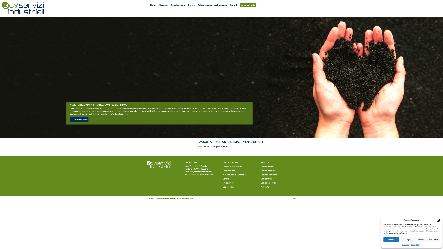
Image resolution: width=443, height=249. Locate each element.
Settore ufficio (266, 179)
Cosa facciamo (178, 5)
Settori (191, 5)
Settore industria (267, 167)
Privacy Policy (415, 245)
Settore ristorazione (269, 175)
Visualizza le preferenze (428, 240)
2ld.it (294, 199)
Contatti (234, 5)
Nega (408, 240)
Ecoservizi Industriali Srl (232, 167)
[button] (438, 220)
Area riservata (248, 5)
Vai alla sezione (80, 119)
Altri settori (265, 187)
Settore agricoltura (268, 183)
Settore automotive (268, 171)
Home (153, 5)
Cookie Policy (406, 245)
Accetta (391, 240)
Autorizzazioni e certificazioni (212, 5)
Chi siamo (163, 5)
